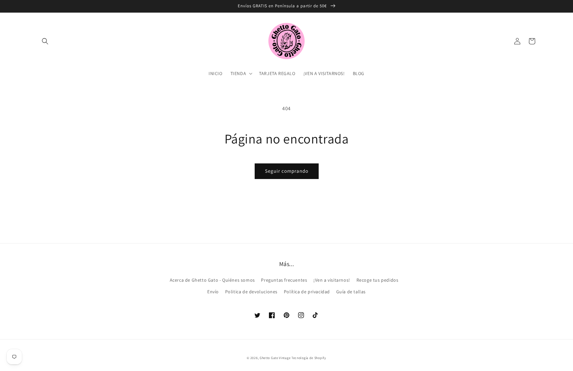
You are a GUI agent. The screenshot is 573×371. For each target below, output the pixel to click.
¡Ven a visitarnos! (331, 280)
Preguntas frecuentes (284, 280)
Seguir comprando (286, 171)
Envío (213, 292)
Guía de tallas (351, 292)
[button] (45, 41)
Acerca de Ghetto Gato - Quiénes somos (212, 280)
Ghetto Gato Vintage (275, 358)
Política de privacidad (307, 292)
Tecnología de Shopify (308, 358)
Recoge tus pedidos (377, 280)
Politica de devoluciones (251, 292)
